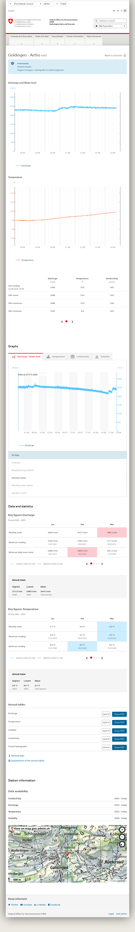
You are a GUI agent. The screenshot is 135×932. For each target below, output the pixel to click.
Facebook (55, 904)
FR (118, 11)
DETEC (46, 3)
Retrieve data (17, 755)
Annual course (19, 477)
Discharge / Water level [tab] (28, 356)
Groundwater (57, 36)
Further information (75, 36)
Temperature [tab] (58, 356)
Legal (111, 913)
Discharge (12, 713)
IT (121, 11)
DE (114, 11)
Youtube (27, 904)
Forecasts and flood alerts (21, 36)
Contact (11, 11)
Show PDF (119, 714)
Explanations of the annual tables (27, 760)
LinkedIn (41, 904)
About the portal (94, 36)
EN (125, 11)
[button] (62, 321)
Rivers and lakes (42, 36)
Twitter (14, 904)
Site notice (121, 913)
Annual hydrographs (17, 746)
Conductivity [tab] (82, 356)
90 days (15, 455)
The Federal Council (23, 3)
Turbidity (12, 730)
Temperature (14, 721)
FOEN (63, 3)
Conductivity (13, 738)
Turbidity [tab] (105, 356)
